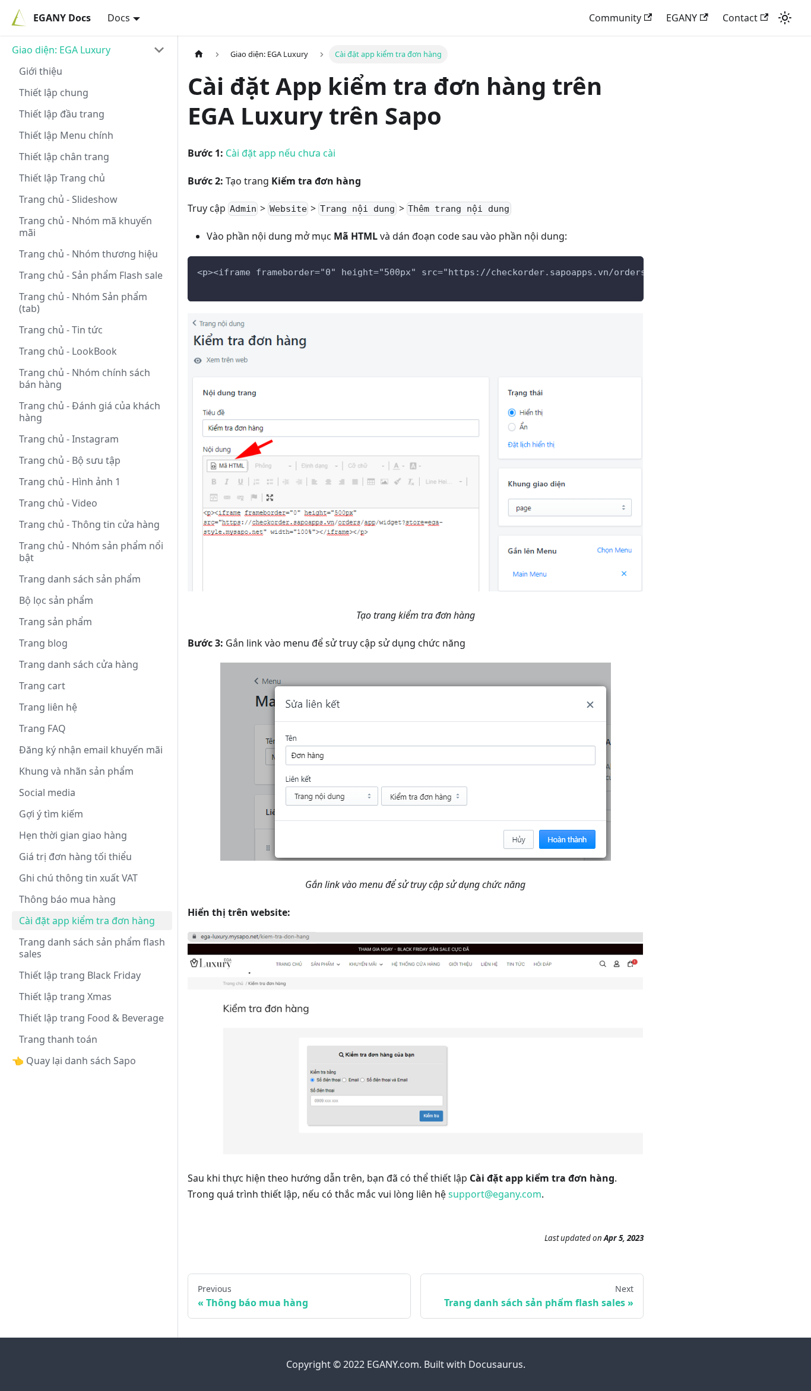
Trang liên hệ (48, 707)
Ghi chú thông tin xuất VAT (78, 877)
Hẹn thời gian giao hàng (73, 835)
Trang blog (43, 643)
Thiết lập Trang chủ (62, 177)
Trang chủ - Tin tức (61, 329)
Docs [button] (118, 17)
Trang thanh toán (58, 1039)
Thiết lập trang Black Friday (80, 975)
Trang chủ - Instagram (69, 438)
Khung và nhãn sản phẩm (76, 771)
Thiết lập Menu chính (66, 135)
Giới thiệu (40, 71)
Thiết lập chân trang (64, 156)
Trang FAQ (42, 728)
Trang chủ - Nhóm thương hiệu (88, 253)
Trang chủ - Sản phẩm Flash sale (91, 275)
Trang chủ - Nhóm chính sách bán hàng (84, 378)
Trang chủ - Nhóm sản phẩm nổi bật (91, 551)
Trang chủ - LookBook (68, 351)
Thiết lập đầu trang (61, 113)
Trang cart (42, 685)
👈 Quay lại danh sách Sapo (74, 1060)
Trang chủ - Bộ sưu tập (70, 460)
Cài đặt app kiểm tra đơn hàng (87, 920)
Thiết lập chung (53, 92)
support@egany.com (494, 1194)
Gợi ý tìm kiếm (51, 813)
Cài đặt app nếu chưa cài (280, 153)
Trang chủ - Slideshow (68, 199)
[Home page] (199, 54)
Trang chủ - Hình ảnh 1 (70, 481)
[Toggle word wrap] (607, 271)
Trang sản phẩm (55, 621)
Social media (47, 792)
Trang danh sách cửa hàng (78, 664)
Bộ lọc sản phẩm (56, 600)
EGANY (681, 17)
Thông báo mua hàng (67, 899)
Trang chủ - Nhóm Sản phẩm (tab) (83, 302)
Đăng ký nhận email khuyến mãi (91, 749)
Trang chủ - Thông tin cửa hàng (89, 524)
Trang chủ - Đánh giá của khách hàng (89, 411)
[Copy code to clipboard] (629, 271)
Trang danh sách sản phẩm (80, 578)
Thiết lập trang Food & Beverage (91, 1017)
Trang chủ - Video (58, 503)
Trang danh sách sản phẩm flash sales (92, 947)
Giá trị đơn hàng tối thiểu (75, 856)
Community (615, 17)
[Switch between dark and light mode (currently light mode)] (784, 17)
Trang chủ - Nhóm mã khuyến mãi (85, 226)
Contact (740, 17)
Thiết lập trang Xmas (65, 996)
